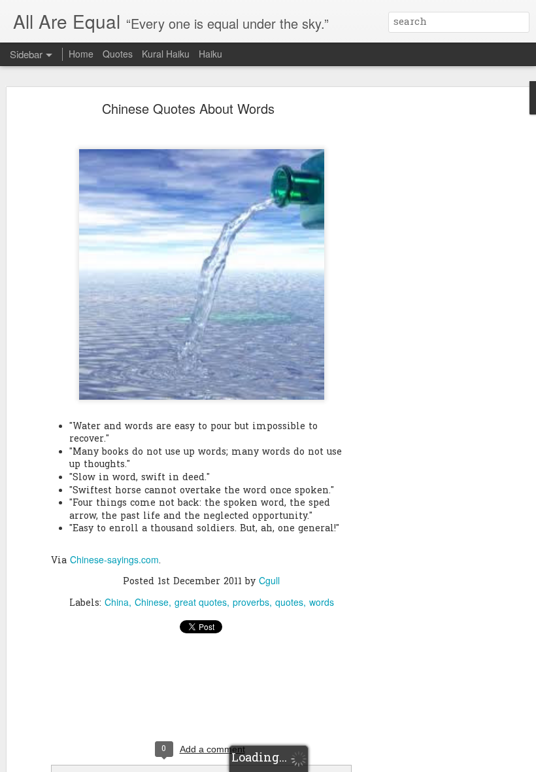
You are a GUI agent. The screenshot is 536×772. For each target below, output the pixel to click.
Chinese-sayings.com (114, 559)
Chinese (152, 601)
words (321, 601)
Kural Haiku (166, 53)
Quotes (118, 53)
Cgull (269, 580)
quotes (289, 601)
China (117, 601)
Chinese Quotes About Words (188, 108)
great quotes (201, 601)
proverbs (251, 601)
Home (81, 53)
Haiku (210, 53)
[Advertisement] (423, 311)
